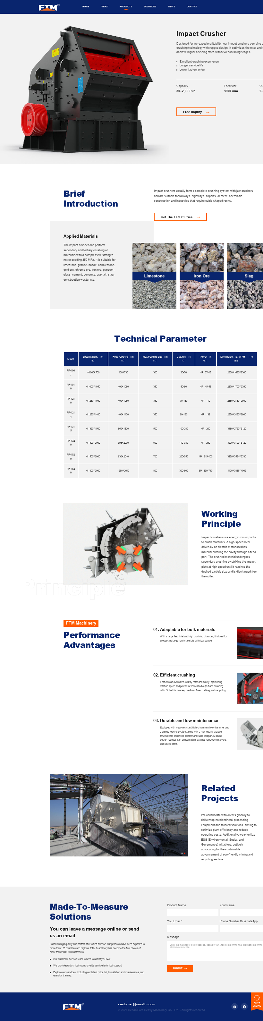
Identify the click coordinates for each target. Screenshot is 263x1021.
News (171, 6)
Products (126, 6)
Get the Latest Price (177, 217)
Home (85, 6)
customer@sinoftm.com (136, 1004)
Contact (192, 6)
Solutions (150, 6)
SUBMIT (177, 968)
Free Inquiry (192, 112)
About (104, 6)
